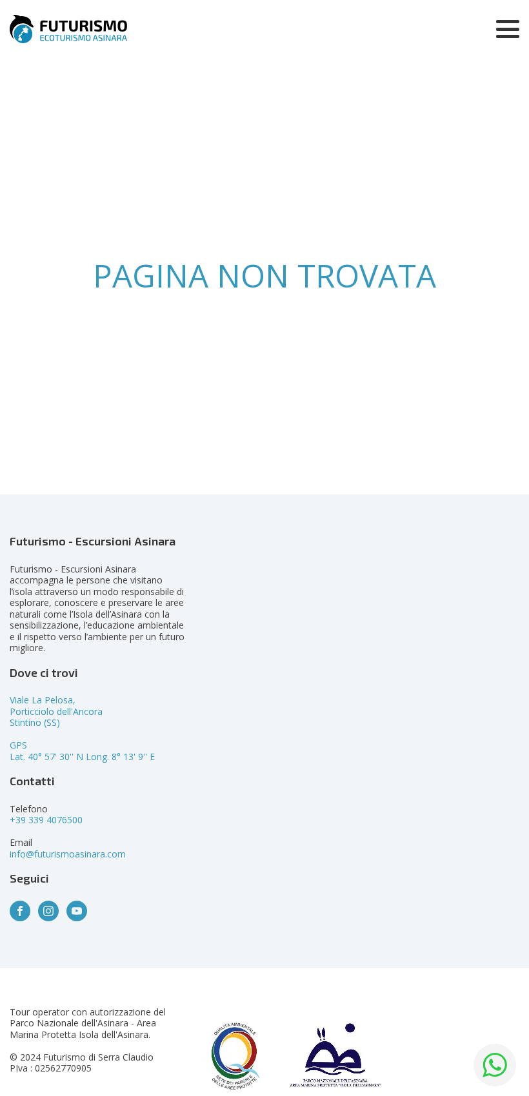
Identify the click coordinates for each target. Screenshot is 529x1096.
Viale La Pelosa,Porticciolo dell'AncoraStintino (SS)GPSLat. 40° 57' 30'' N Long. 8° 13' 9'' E (82, 728)
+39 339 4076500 (46, 820)
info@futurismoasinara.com (68, 854)
